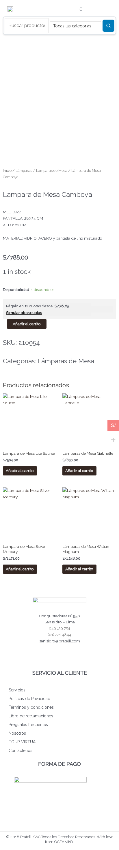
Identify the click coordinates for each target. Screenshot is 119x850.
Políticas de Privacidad (29, 698)
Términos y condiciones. (32, 707)
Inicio (7, 170)
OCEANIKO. (64, 842)
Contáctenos (20, 750)
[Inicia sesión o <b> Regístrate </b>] (55, 9)
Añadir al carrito (27, 323)
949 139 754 (59, 628)
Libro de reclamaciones (31, 716)
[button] (105, 9)
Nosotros (17, 733)
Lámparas (24, 170)
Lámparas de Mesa (51, 170)
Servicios (17, 690)
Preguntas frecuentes (28, 724)
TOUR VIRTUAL (23, 742)
